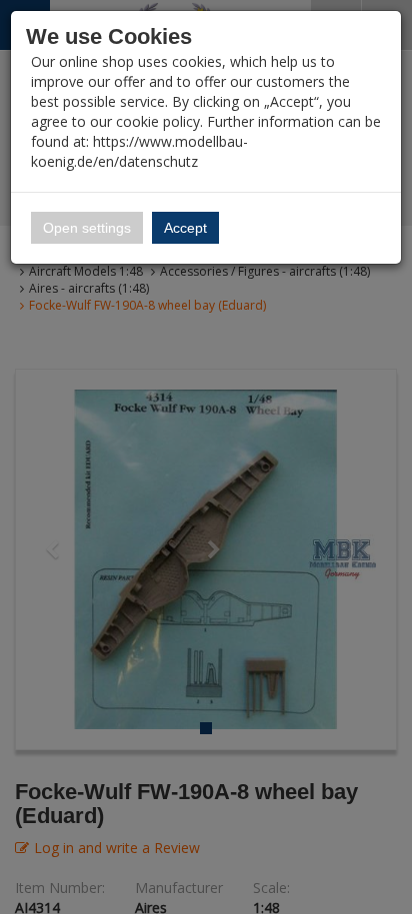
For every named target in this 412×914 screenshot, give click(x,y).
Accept (185, 228)
